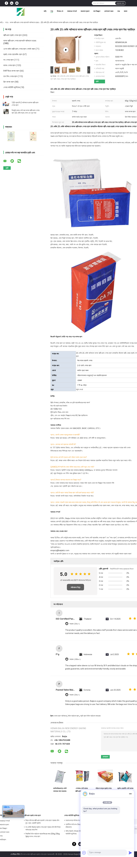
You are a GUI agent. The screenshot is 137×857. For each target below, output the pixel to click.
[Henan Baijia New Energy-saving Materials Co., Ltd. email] (6, 161)
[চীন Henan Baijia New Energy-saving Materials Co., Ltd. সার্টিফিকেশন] (11, 136)
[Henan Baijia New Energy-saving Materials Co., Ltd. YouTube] (16, 3)
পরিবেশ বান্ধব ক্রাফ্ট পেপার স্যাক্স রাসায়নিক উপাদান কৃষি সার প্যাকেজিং (104, 789)
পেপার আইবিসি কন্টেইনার (11, 87)
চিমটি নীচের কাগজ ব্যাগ (11, 71)
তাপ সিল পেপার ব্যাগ (10, 76)
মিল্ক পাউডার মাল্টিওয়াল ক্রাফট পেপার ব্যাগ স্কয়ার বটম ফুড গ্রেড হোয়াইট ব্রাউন (42, 821)
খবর (118, 11)
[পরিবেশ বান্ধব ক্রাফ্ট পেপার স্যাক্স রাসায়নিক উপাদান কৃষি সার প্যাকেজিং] (103, 776)
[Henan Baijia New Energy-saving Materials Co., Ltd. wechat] (21, 161)
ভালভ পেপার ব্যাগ (9, 65)
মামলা (125, 11)
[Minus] (130, 793)
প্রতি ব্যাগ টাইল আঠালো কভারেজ (90, 716)
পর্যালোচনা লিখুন (75, 587)
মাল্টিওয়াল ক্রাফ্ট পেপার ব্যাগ (12, 35)
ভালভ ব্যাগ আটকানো (60, 716)
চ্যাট (97, 81)
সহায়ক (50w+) (74, 624)
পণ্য (51, 11)
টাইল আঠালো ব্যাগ (73, 716)
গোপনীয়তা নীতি (15, 854)
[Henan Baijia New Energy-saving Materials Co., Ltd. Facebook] (6, 3)
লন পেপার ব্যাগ (8, 60)
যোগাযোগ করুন (108, 11)
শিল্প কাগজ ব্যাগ (8, 82)
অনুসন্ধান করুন (120, 3)
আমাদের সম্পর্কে (72, 11)
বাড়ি (45, 11)
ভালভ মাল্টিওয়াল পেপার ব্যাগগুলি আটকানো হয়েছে (24, 22)
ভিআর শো (60, 11)
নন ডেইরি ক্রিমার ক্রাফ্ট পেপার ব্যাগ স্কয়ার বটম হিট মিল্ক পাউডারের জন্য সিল (42, 828)
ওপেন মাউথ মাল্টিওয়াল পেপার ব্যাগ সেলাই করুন (19, 49)
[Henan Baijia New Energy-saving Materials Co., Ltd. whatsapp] (13, 161)
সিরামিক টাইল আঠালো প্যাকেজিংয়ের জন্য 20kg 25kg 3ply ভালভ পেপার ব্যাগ (42, 835)
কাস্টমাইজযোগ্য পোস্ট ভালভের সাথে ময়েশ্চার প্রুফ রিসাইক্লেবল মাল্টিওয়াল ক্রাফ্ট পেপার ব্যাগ (60, 789)
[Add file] (84, 853)
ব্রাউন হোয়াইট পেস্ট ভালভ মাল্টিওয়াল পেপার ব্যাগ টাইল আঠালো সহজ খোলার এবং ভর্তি (125, 789)
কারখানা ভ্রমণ (85, 11)
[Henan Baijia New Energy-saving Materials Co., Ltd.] (20, 12)
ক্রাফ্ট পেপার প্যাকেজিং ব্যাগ (12, 54)
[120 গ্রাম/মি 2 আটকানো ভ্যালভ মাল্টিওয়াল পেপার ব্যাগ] (6, 104)
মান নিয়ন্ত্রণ (96, 11)
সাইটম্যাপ (3, 840)
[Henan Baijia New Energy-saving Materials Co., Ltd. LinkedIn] (11, 3)
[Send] (130, 853)
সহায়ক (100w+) (75, 659)
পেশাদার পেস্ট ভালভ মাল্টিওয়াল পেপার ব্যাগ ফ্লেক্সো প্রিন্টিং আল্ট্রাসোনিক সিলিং (81, 789)
